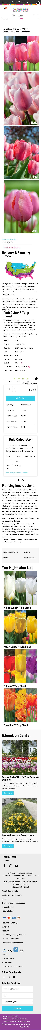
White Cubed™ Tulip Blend (17, 608)
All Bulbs (7, 29)
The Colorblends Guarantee (13, 903)
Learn (21, 16)
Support (5, 927)
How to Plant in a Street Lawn (18, 835)
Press (4, 899)
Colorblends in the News (12, 967)
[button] (38, 3)
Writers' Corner (8, 959)
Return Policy (7, 911)
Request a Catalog (25, 873)
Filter (14, 16)
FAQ (9, 873)
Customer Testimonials (12, 895)
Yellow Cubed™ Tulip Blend (17, 647)
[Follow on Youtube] (16, 865)
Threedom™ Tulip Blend (16, 725)
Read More (8, 793)
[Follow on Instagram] (10, 865)
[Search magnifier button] (39, 18)
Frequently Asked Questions (14, 935)
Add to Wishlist (31, 384)
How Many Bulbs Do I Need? (17, 473)
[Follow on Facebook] (4, 865)
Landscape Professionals (22, 876)
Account (5, 931)
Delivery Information (10, 939)
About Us (6, 876)
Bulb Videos (7, 963)
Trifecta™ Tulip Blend (15, 686)
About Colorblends (10, 891)
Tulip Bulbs (17, 29)
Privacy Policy (7, 907)
